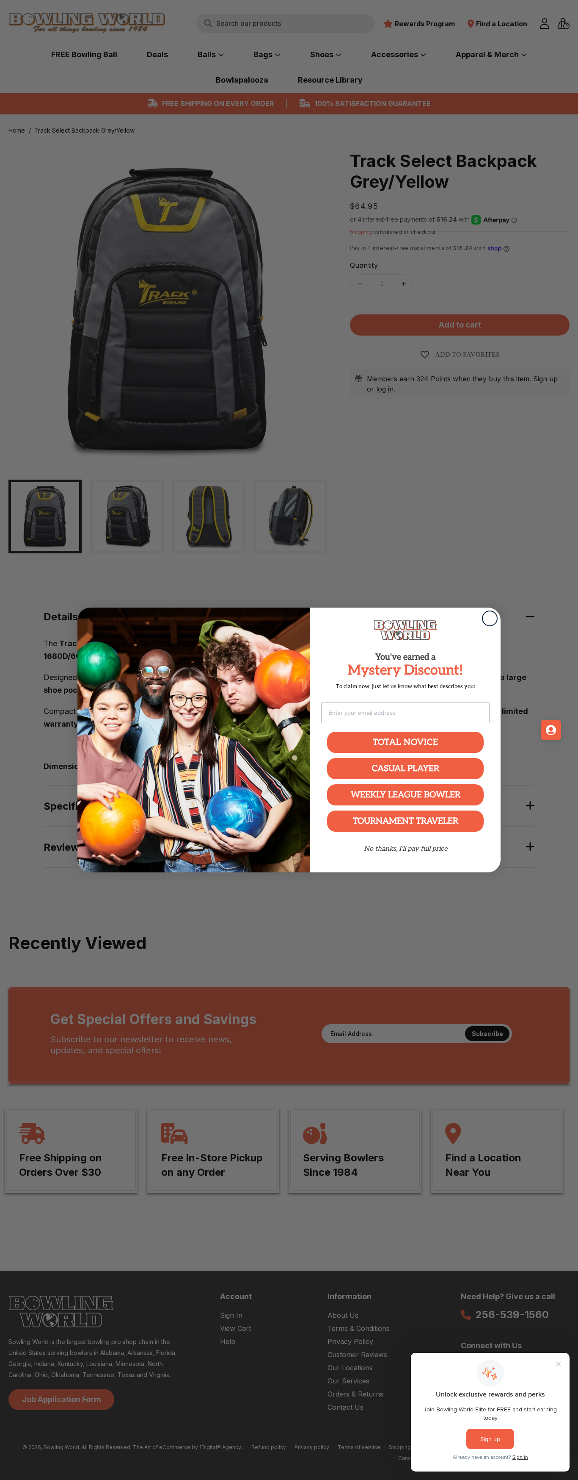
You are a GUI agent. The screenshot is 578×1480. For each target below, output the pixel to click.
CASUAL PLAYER (405, 769)
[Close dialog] (489, 618)
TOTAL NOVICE (405, 742)
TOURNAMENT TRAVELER (405, 821)
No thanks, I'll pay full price (405, 849)
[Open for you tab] (551, 730)
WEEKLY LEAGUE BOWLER (405, 795)
